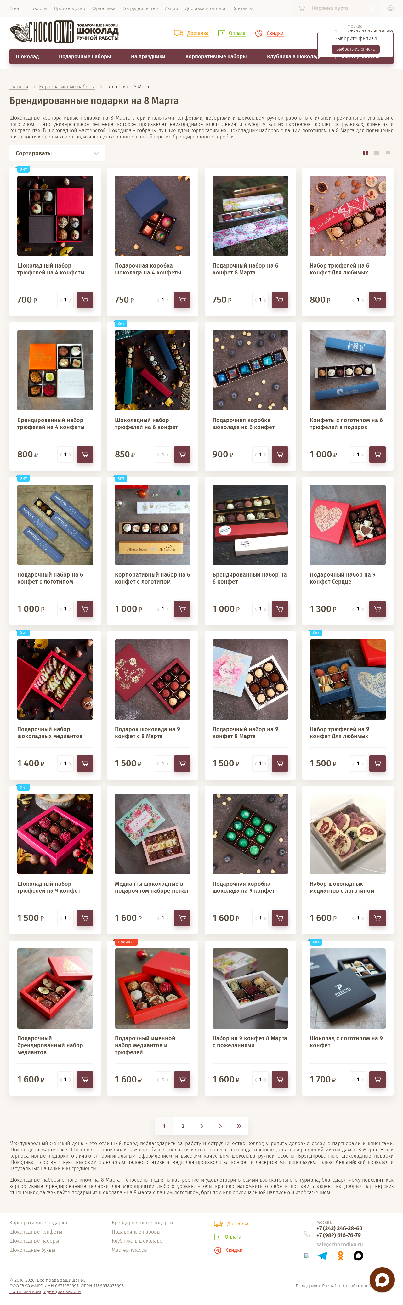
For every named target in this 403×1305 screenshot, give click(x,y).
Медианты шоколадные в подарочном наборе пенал (151, 887)
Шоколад (27, 56)
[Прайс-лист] (388, 153)
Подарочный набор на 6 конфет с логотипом (50, 578)
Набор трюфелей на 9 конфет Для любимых (339, 733)
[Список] (376, 153)
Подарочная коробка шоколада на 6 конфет (244, 424)
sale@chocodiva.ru (339, 1244)
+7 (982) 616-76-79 (338, 1235)
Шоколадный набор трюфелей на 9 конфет (48, 887)
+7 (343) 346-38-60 (339, 1228)
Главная (18, 87)
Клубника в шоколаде (294, 56)
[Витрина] (365, 153)
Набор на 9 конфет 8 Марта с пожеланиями (250, 1042)
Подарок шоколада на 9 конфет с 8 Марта (147, 733)
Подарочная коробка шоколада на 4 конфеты (148, 269)
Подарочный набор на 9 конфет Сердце (343, 578)
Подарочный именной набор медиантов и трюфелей (145, 1045)
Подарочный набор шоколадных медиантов (49, 733)
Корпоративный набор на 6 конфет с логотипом (152, 578)
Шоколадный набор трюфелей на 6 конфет (146, 424)
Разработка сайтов (342, 1286)
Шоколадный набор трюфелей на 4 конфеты (50, 269)
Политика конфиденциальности (45, 1291)
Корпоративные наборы (216, 56)
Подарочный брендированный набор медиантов (50, 1045)
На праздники (148, 56)
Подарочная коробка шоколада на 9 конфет (244, 887)
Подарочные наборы (85, 56)
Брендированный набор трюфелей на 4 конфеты (50, 424)
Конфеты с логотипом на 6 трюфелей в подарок (346, 424)
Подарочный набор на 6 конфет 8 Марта (245, 269)
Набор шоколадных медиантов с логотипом (342, 887)
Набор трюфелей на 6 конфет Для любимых (339, 269)
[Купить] (85, 300)
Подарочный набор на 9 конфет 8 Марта (245, 733)
